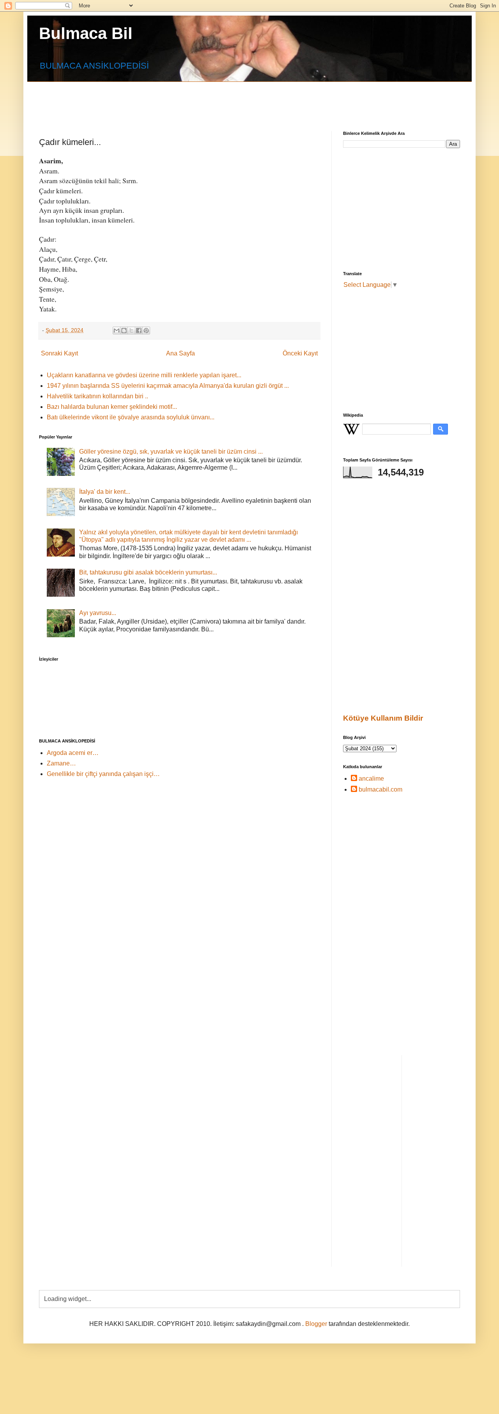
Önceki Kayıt (300, 353)
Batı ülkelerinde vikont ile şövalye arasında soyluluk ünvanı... (130, 417)
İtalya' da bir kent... (104, 491)
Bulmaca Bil (86, 33)
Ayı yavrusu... (97, 613)
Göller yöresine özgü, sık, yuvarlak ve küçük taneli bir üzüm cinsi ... (171, 451)
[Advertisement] (228, 99)
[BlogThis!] (124, 330)
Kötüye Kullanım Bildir (383, 718)
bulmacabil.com (380, 789)
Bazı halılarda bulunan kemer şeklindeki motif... (112, 406)
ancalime (371, 778)
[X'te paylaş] (131, 330)
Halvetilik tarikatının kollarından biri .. (97, 396)
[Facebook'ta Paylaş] (139, 330)
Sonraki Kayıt (59, 353)
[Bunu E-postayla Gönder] (116, 330)
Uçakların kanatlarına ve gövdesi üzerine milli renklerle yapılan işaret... (144, 375)
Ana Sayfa (180, 353)
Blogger (316, 1323)
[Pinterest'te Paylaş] (146, 330)
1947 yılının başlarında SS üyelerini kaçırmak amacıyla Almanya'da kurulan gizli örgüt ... (168, 385)
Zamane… (61, 763)
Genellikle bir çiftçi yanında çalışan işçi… (103, 774)
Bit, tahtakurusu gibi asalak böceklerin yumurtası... (148, 572)
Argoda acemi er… (73, 752)
